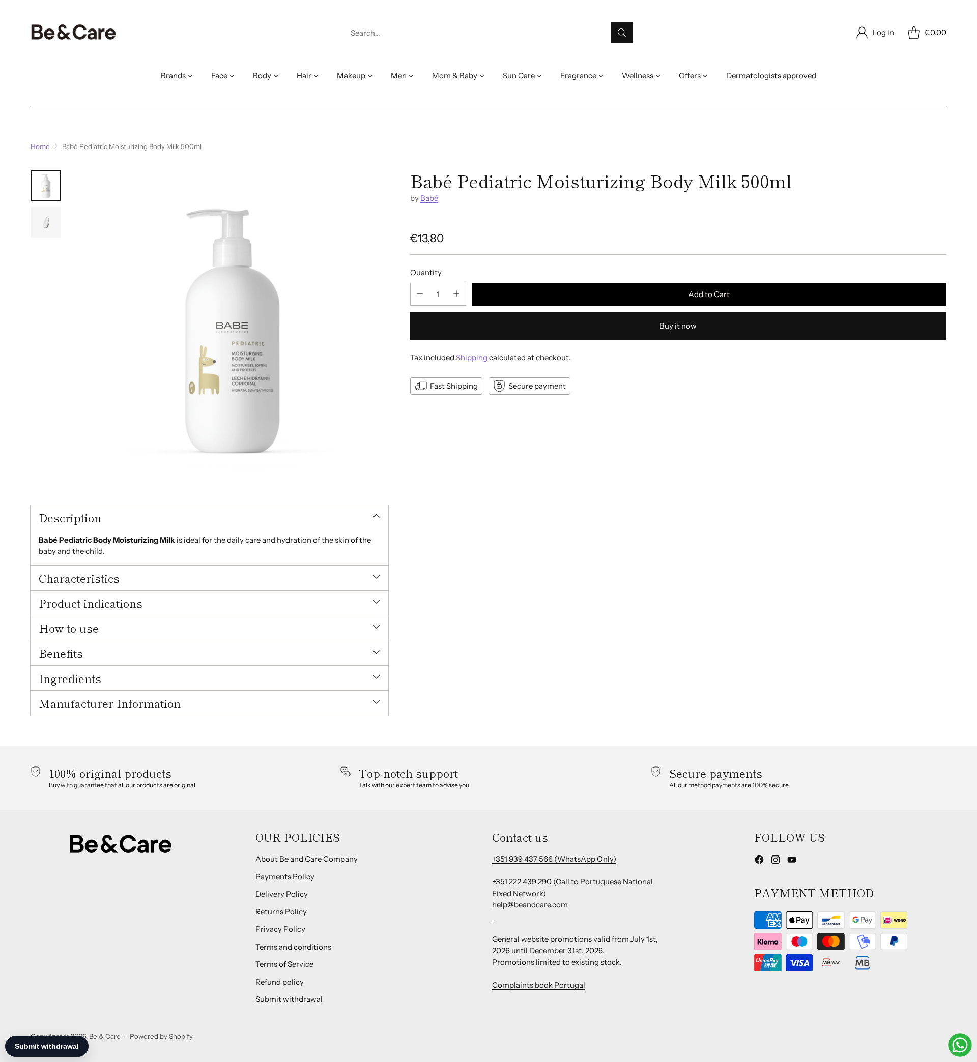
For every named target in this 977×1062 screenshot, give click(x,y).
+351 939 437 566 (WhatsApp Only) (554, 859)
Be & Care (105, 1036)
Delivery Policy (281, 894)
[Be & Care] (74, 32)
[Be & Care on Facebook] (759, 861)
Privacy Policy (280, 929)
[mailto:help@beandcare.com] (493, 916)
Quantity (426, 272)
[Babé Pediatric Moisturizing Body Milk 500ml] (229, 328)
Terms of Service (284, 964)
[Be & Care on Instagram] (775, 861)
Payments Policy (284, 876)
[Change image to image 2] (46, 222)
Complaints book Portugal (538, 985)
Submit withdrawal (289, 999)
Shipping (471, 357)
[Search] (622, 32)
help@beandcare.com (530, 904)
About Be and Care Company (306, 859)
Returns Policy (281, 912)
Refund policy (279, 982)
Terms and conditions (293, 947)
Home (40, 146)
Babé (429, 198)
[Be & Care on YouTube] (792, 861)
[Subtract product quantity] (420, 294)
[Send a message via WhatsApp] (960, 1045)
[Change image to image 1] (46, 185)
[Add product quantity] (456, 294)
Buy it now (678, 325)
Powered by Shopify (161, 1036)
